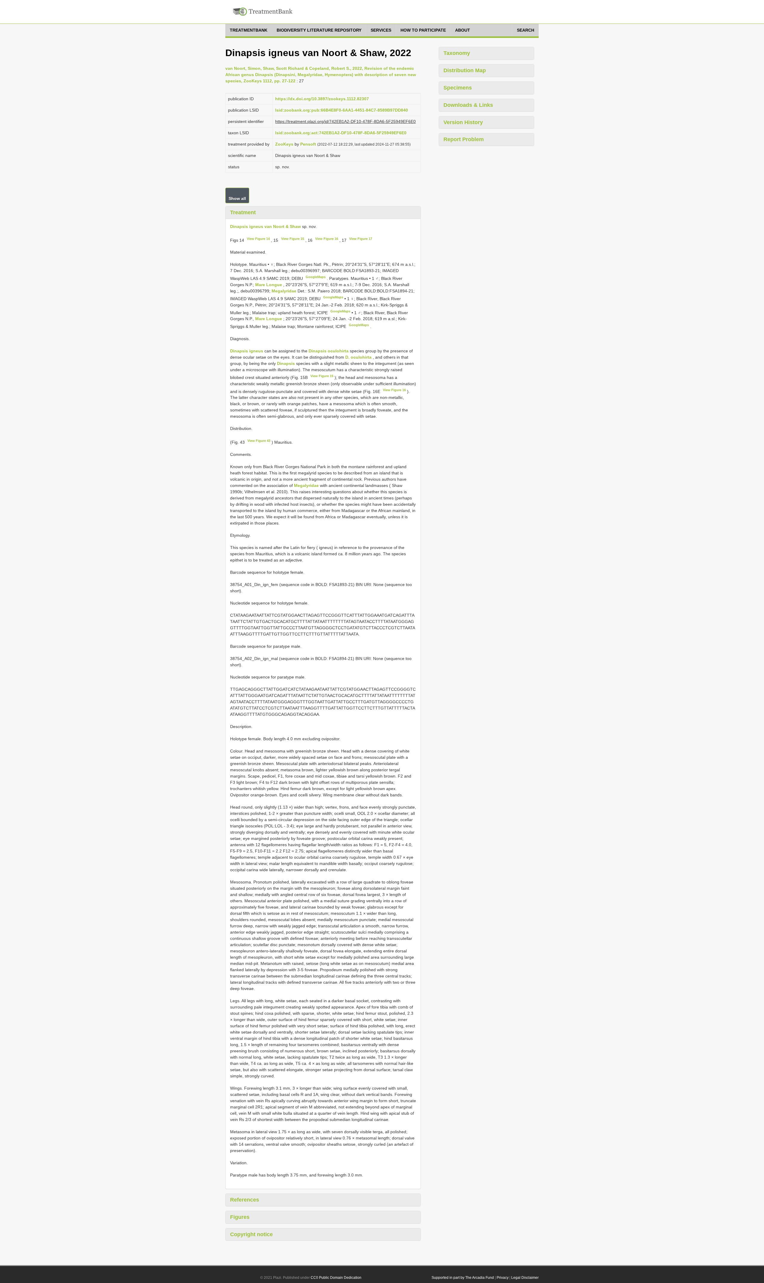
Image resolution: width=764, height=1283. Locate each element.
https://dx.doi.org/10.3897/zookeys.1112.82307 (322, 98)
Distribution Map (464, 70)
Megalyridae (284, 291)
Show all (237, 198)
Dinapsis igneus (246, 350)
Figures (239, 1217)
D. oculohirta (358, 357)
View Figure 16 (326, 238)
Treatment (243, 212)
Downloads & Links (468, 105)
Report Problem (463, 139)
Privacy (503, 1278)
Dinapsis (286, 363)
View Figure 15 (292, 238)
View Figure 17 (360, 238)
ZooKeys (284, 144)
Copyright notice (251, 1234)
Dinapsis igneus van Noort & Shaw (265, 226)
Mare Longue (269, 284)
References (244, 1200)
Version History (463, 122)
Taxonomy (456, 53)
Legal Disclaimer (525, 1278)
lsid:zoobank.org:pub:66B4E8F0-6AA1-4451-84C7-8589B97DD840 (341, 110)
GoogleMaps (316, 277)
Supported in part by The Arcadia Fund (463, 1278)
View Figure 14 (258, 238)
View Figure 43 (258, 440)
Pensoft (308, 144)
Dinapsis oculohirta (329, 350)
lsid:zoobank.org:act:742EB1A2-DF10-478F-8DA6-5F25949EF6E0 (340, 132)
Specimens (457, 88)
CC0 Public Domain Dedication (336, 1278)
